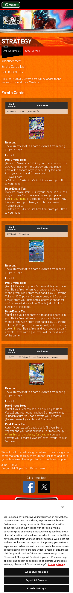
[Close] (62, 507)
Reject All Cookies (36, 580)
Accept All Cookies (36, 571)
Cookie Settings (36, 588)
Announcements (12, 49)
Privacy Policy (56, 564)
